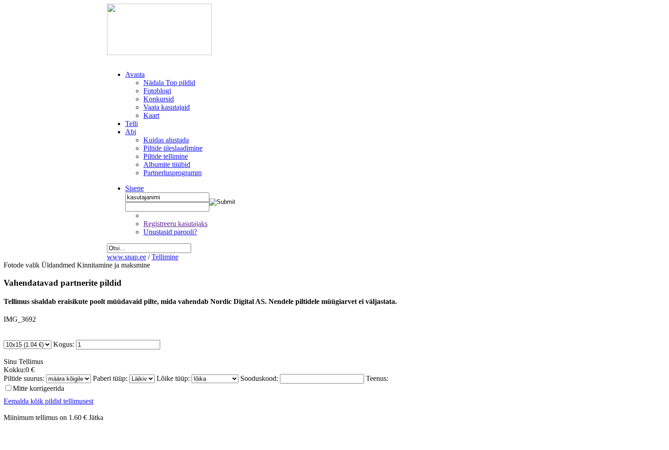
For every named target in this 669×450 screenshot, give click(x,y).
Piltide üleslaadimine (173, 148)
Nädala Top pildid (169, 82)
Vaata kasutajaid (166, 107)
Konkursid (158, 99)
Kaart (151, 115)
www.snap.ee (126, 257)
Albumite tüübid (166, 164)
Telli (131, 123)
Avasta (135, 74)
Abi (130, 132)
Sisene (134, 188)
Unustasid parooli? (170, 232)
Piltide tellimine (165, 156)
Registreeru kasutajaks (175, 224)
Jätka (96, 417)
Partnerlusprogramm (172, 173)
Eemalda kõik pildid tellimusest (48, 401)
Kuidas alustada (166, 140)
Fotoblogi (157, 91)
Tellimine (165, 257)
